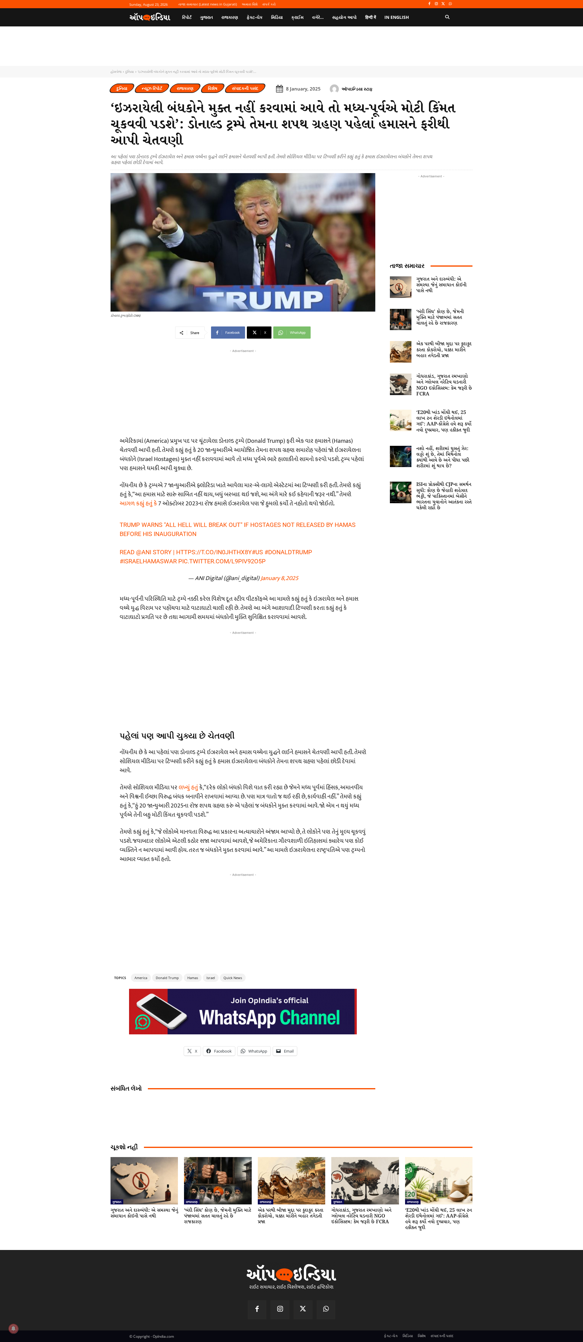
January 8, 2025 (279, 578)
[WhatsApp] (450, 4)
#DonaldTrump (288, 552)
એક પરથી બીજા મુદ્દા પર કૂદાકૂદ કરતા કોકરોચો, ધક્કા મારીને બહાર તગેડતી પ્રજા (444, 349)
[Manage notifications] (13, 1328)
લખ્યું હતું (189, 787)
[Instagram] (436, 4)
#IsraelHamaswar (148, 561)
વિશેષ (212, 88)
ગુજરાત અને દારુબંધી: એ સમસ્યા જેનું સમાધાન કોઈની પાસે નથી (441, 285)
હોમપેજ (116, 71)
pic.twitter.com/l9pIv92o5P (222, 561)
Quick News (232, 977)
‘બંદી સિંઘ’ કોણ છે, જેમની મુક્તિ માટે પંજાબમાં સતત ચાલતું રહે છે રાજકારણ (440, 317)
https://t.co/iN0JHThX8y (214, 552)
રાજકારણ (185, 88)
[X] (443, 4)
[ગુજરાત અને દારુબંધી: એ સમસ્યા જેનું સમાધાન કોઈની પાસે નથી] (400, 287)
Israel (210, 977)
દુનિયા (129, 71)
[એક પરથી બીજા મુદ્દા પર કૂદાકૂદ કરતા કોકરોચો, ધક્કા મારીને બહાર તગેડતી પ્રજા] (400, 352)
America (141, 977)
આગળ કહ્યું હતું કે (138, 503)
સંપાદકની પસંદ (245, 88)
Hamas (192, 977)
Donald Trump (167, 977)
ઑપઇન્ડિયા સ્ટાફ (357, 89)
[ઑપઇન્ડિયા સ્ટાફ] (335, 89)
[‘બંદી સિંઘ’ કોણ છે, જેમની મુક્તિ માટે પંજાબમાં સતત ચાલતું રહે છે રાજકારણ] (400, 319)
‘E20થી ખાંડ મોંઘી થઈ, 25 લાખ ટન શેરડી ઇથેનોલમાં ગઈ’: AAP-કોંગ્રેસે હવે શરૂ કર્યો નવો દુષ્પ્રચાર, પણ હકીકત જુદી (444, 421)
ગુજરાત (116, 1202)
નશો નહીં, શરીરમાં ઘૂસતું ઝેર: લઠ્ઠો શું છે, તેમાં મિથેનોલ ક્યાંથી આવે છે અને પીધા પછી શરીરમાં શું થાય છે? (442, 457)
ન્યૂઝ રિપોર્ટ (152, 88)
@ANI (143, 552)
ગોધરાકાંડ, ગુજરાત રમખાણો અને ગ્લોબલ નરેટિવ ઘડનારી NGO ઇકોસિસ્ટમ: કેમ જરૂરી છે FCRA (444, 385)
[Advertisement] (243, 678)
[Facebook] (429, 4)
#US (257, 552)
